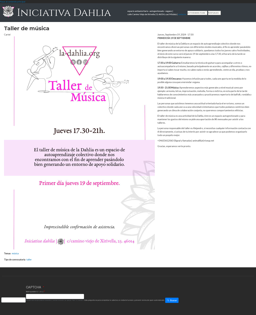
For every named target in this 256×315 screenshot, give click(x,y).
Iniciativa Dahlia (62, 13)
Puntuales (213, 13)
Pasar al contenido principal (12, 1)
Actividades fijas (196, 13)
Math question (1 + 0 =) (34, 291)
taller (29, 259)
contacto (182, 14)
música (15, 253)
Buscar (173, 300)
